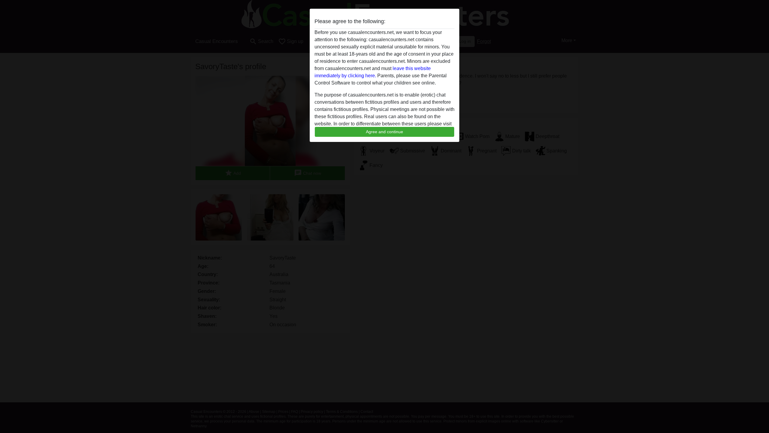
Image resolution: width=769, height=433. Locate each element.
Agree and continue (384, 131)
